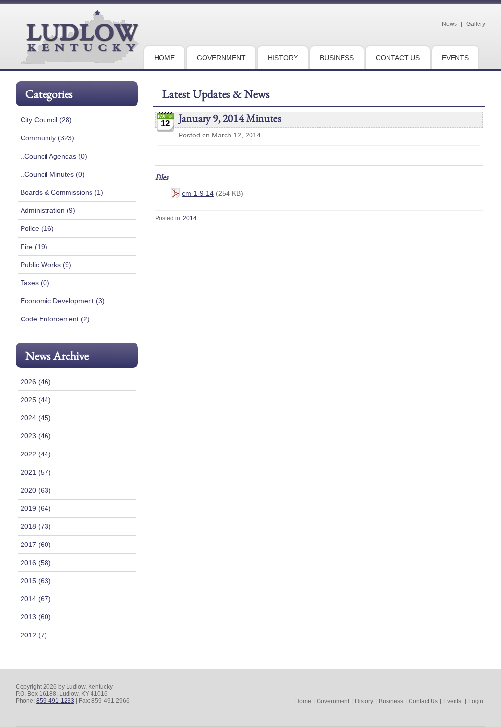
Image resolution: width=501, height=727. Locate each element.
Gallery (475, 24)
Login (475, 701)
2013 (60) (36, 617)
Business (391, 701)
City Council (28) (46, 120)
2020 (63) (36, 490)
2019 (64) (36, 508)
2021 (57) (36, 472)
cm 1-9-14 (198, 193)
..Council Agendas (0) (54, 156)
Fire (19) (34, 246)
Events (452, 701)
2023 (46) (36, 436)
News (449, 24)
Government (333, 701)
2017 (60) (36, 544)
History (364, 701)
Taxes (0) (35, 283)
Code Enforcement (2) (55, 319)
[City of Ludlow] (80, 60)
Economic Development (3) (63, 301)
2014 (190, 218)
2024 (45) (36, 418)
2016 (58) (36, 563)
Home (303, 701)
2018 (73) (36, 526)
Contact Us (423, 701)
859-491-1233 (55, 700)
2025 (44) (36, 400)
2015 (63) (36, 581)
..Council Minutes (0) (53, 174)
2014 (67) (36, 599)
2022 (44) (36, 454)
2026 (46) (36, 382)
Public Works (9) (46, 265)
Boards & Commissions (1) (62, 192)
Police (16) (37, 228)
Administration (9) (48, 210)
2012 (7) (34, 635)
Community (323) (47, 138)
